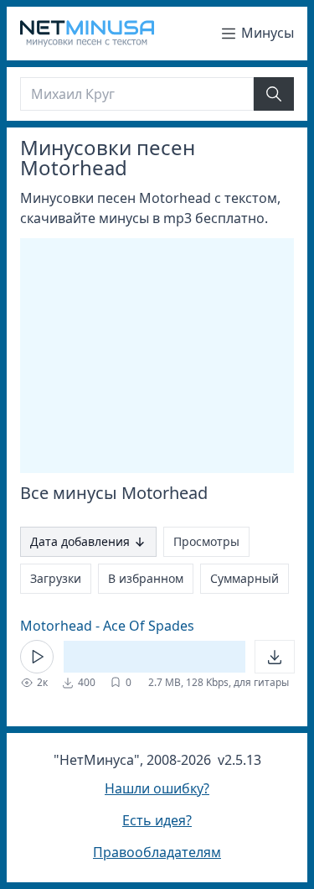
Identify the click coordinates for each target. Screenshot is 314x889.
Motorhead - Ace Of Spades (107, 625)
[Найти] (274, 94)
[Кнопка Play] (37, 656)
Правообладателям (157, 852)
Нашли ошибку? (157, 788)
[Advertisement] (160, 355)
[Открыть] (274, 657)
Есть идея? (157, 820)
